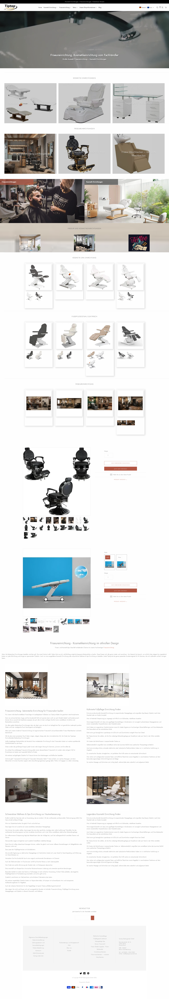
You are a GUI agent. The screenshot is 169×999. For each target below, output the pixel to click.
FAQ (69, 945)
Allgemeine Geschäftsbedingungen (38, 937)
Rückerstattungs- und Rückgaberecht (69, 943)
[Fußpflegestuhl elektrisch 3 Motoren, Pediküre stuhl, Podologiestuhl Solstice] (69, 336)
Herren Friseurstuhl (100, 944)
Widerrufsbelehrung (38, 948)
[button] (147, 7)
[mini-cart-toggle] (165, 7)
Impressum (38, 951)
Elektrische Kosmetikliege (100, 936)
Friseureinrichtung (109, 648)
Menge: (106, 451)
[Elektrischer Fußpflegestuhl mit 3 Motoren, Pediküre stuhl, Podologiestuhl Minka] (39, 277)
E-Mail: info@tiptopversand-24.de (128, 954)
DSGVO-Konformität (38, 953)
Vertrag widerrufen (38, 956)
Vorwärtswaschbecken (100, 952)
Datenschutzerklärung (38, 940)
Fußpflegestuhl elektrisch (100, 939)
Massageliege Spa (100, 941)
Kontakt (69, 951)
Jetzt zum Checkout (120, 469)
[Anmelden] (162, 7)
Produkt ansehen (120, 479)
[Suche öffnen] (157, 7)
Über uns (69, 948)
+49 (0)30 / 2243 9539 (128, 952)
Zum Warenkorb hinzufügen (120, 585)
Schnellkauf (31, 305)
